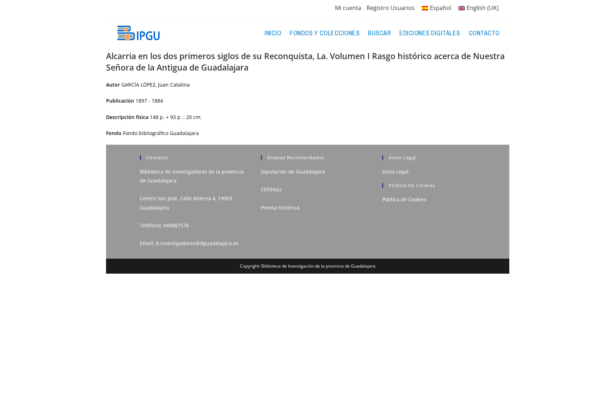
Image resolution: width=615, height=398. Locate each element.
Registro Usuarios (391, 8)
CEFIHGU (271, 189)
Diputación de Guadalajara (293, 171)
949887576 (176, 225)
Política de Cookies (404, 199)
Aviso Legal (395, 171)
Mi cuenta (348, 8)
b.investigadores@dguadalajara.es (197, 243)
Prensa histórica (280, 207)
